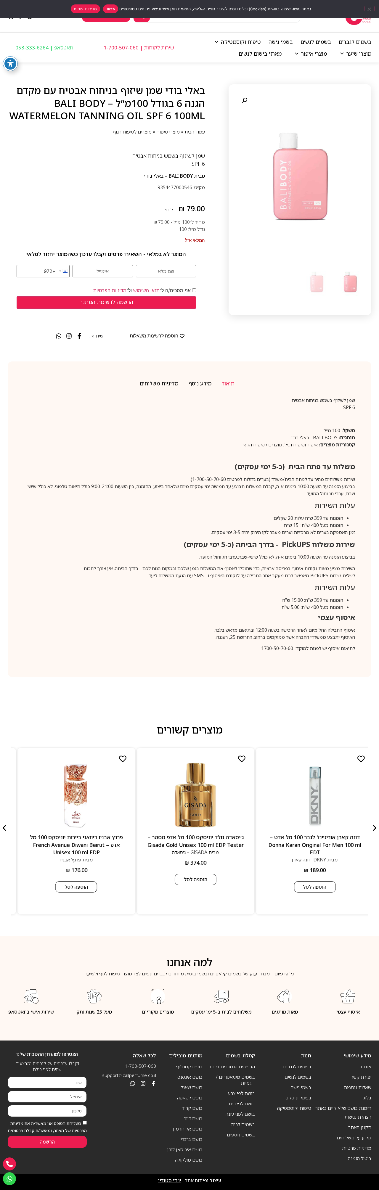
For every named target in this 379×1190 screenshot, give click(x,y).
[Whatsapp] (132, 1083)
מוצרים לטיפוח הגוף (132, 131)
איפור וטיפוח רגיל (301, 444)
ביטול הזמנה (359, 1158)
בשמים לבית (243, 1124)
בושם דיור (193, 1118)
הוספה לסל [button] (308, 879)
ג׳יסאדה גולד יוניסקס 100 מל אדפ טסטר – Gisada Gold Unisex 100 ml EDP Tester (309, 841)
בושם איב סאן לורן (185, 1149)
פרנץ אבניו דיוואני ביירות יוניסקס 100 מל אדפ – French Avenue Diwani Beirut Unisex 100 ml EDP (189, 844)
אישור (110, 9)
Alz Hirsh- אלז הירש (64, 852)
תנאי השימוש (146, 290)
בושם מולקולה (189, 1160)
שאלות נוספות (357, 1087)
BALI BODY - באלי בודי (314, 437)
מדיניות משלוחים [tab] (159, 383)
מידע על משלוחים (354, 1138)
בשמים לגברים (355, 41)
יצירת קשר (361, 1077)
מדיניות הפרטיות (109, 290)
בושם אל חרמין (188, 1129)
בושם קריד (192, 1108)
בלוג (367, 1098)
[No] (369, 8)
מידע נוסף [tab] (200, 383)
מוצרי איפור (314, 53)
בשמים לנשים (316, 41)
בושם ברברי (192, 1139)
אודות (365, 1067)
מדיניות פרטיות (356, 1148)
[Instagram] (143, 1083)
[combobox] (56, 271)
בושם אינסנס (190, 1077)
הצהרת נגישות (357, 1117)
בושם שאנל (192, 1087)
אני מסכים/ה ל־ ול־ (142, 290)
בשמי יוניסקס (298, 1098)
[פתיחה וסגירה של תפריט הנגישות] (10, 64)
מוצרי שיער (358, 53)
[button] (244, 100)
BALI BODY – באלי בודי (168, 176)
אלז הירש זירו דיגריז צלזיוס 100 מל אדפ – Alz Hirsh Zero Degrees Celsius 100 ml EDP (70, 841)
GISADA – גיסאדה (303, 852)
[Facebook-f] (153, 1083)
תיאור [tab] (228, 383)
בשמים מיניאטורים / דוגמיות (235, 1080)
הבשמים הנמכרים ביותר (232, 1067)
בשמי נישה (281, 41)
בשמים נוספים (241, 1135)
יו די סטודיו (169, 1180)
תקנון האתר (359, 1127)
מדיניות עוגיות (85, 9)
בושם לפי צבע (241, 1093)
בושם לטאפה (190, 1098)
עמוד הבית (194, 131)
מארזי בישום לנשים (260, 53)
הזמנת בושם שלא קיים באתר (343, 1108)
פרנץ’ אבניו (183, 859)
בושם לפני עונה (240, 1114)
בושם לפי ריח (242, 1104)
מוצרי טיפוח (168, 131)
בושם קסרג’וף (189, 1067)
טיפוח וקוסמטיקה (241, 41)
